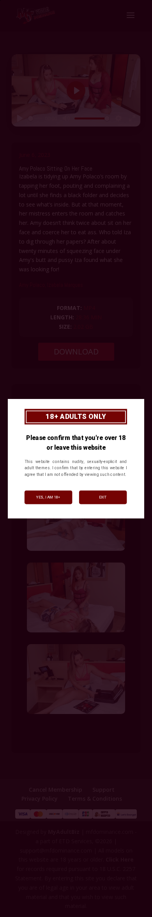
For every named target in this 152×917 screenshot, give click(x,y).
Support (103, 789)
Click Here (120, 859)
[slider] (35, 118)
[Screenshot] (76, 550)
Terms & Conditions (95, 798)
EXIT (103, 497)
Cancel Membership (55, 789)
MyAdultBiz (64, 831)
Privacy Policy (39, 798)
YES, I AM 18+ (48, 497)
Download (76, 351)
